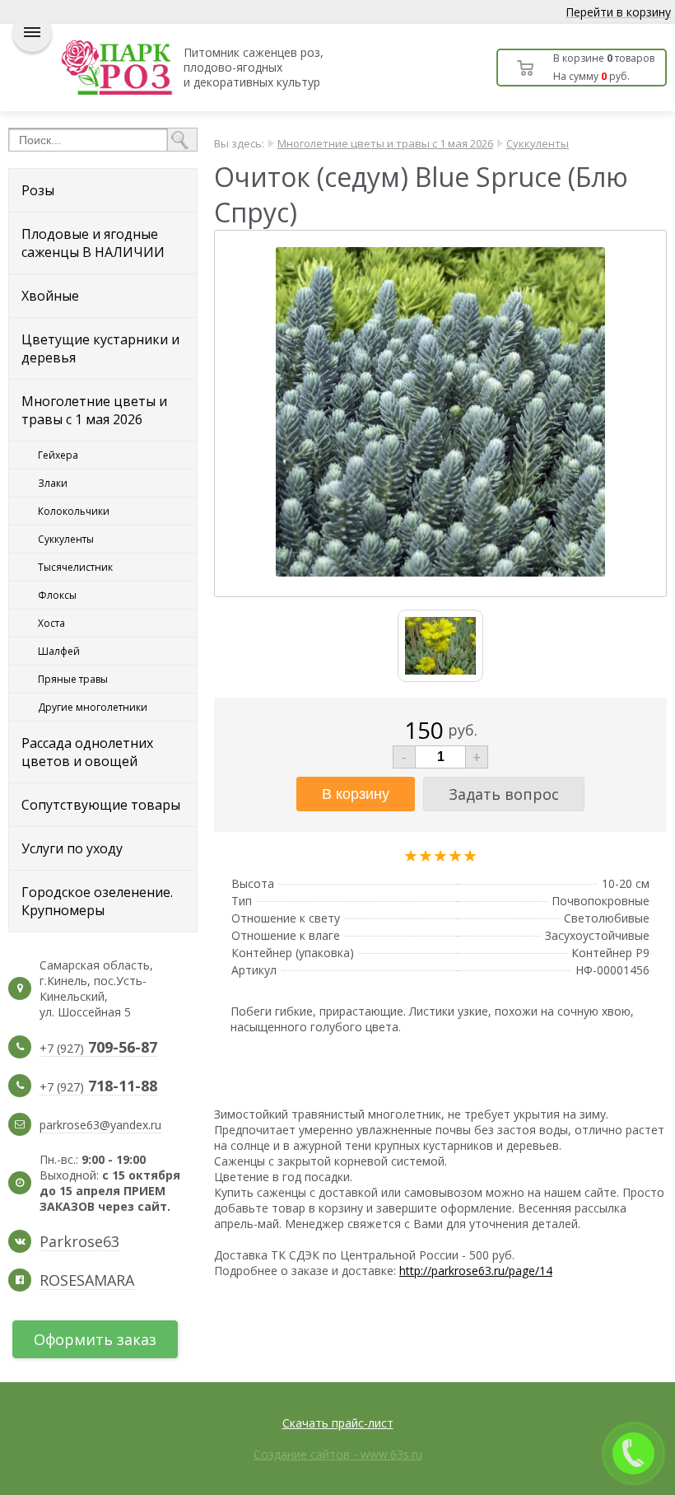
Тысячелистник (75, 567)
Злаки (53, 483)
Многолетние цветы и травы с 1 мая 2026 (94, 410)
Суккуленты (66, 539)
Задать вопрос (504, 794)
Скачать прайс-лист (337, 1423)
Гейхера (58, 455)
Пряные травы (73, 679)
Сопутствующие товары (100, 805)
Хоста (51, 623)
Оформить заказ (95, 1339)
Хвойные (50, 296)
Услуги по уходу (72, 848)
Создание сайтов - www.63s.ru (338, 1454)
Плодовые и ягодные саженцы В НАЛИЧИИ (93, 243)
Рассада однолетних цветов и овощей (87, 752)
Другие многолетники (92, 707)
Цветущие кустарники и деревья (100, 348)
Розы (37, 190)
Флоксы (57, 595)
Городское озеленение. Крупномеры (97, 901)
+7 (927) (98, 1048)
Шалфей (59, 651)
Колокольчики (73, 511)
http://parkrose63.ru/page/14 (475, 1270)
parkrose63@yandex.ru (100, 1125)
